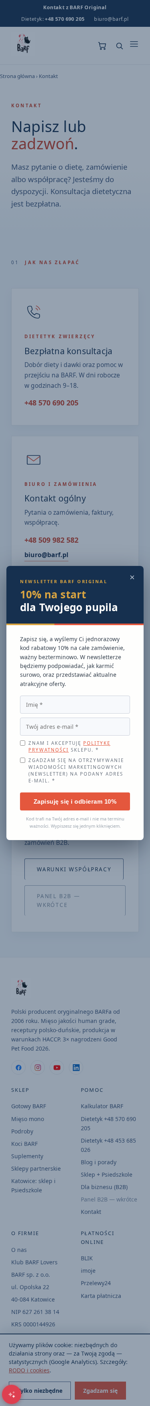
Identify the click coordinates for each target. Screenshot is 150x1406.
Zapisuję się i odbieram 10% (75, 801)
